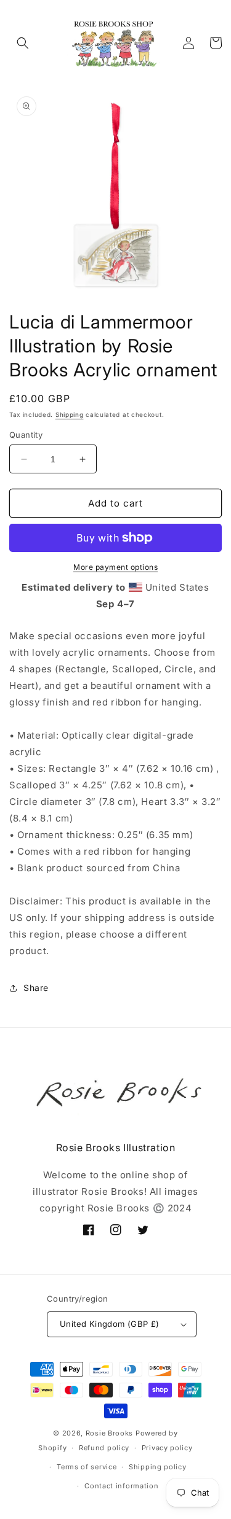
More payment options (115, 567)
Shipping (69, 414)
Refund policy (104, 1447)
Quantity (26, 435)
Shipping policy (158, 1467)
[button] (22, 42)
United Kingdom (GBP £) (110, 1324)
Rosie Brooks (109, 1433)
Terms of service (86, 1467)
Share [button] (36, 987)
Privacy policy (167, 1447)
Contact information (121, 1486)
